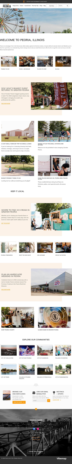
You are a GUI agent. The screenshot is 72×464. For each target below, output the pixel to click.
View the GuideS (18, 402)
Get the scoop (5, 223)
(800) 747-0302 (36, 437)
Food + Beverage (24, 69)
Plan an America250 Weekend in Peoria (11, 275)
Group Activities (60, 255)
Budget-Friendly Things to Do (11, 178)
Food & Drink (28, 5)
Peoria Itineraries (7, 255)
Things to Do (5, 69)
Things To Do (15, 5)
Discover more (5, 103)
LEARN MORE (56, 400)
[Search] (67, 6)
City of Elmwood (42, 358)
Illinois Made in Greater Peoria (48, 330)
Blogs (57, 69)
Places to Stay (41, 69)
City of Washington (61, 377)
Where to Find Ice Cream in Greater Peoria (15, 211)
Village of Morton (61, 358)
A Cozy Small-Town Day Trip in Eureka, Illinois (16, 144)
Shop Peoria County (7, 330)
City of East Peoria (25, 358)
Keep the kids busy (25, 255)
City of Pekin (5, 377)
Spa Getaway (41, 255)
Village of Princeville (44, 377)
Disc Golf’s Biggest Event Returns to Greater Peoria (15, 89)
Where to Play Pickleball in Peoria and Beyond (50, 144)
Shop (41, 5)
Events (21, 5)
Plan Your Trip (35, 5)
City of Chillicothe (7, 358)
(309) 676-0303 (36, 439)
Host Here (51, 5)
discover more (5, 289)
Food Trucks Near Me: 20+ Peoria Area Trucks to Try (53, 178)
